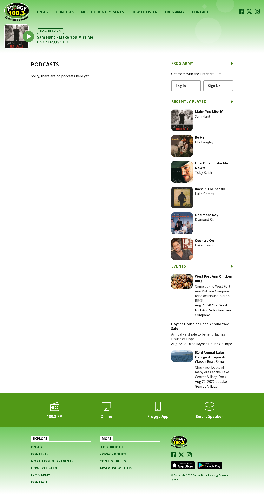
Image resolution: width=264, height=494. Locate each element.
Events (178, 266)
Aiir (176, 479)
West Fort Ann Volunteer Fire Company (213, 310)
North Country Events (102, 12)
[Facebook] (241, 13)
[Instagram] (257, 13)
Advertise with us (116, 468)
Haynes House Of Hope (214, 343)
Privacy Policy (113, 454)
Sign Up (214, 85)
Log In (181, 85)
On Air (42, 12)
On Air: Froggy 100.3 (52, 42)
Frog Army (174, 12)
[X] (249, 13)
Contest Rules (113, 461)
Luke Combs (204, 193)
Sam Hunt (202, 116)
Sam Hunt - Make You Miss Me (65, 37)
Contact (200, 12)
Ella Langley (204, 142)
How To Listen (144, 12)
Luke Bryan (204, 245)
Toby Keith (203, 172)
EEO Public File (112, 447)
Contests (65, 12)
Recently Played (188, 102)
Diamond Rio (205, 219)
